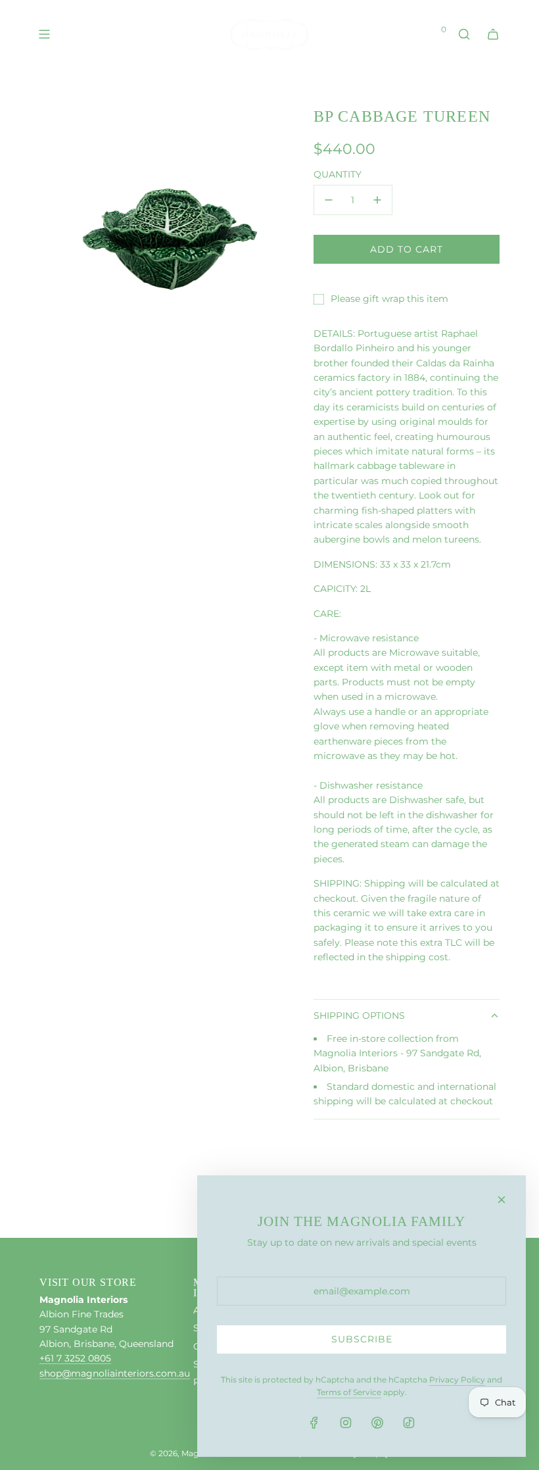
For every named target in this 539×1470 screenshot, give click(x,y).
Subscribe (361, 1339)
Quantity (338, 174)
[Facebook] (314, 1422)
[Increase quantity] (377, 199)
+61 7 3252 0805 (75, 1358)
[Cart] (493, 34)
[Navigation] (44, 34)
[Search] (464, 34)
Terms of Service (349, 1392)
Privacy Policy (457, 1379)
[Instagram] (345, 1422)
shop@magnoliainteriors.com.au (114, 1373)
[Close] (501, 1199)
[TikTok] (408, 1422)
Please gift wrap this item (389, 299)
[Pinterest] (377, 1422)
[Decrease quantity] (328, 199)
